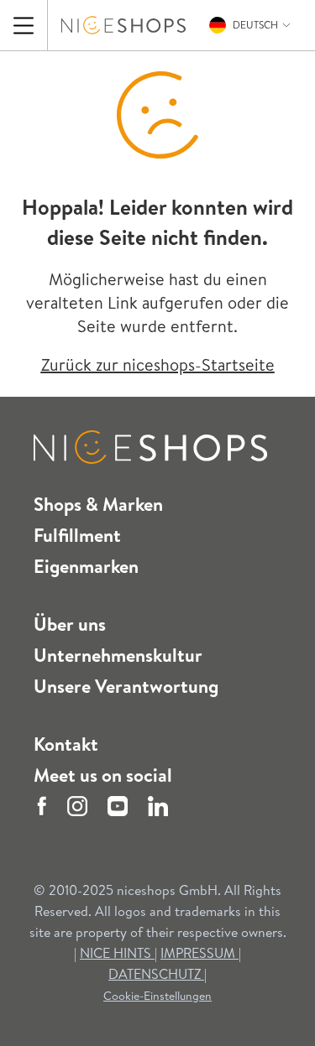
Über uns (70, 624)
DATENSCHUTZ (156, 974)
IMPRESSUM (199, 953)
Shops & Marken (98, 504)
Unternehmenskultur (118, 655)
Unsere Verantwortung (126, 686)
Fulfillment (77, 535)
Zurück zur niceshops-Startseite (158, 364)
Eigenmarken (86, 566)
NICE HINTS (115, 953)
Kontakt (66, 744)
